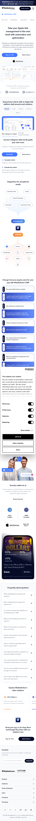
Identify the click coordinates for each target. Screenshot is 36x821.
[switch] (31, 410)
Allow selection (18, 443)
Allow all (18, 437)
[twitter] (15, 810)
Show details (25, 430)
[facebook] (10, 810)
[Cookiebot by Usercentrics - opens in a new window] (25, 369)
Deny (18, 450)
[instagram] (5, 810)
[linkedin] (26, 810)
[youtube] (20, 810)
